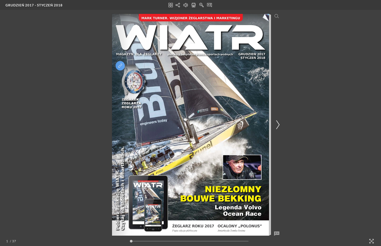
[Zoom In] (201, 5)
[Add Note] (276, 233)
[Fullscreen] (371, 241)
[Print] (193, 5)
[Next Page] (277, 124)
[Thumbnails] (171, 5)
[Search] (276, 16)
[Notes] (209, 5)
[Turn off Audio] (186, 5)
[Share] (178, 5)
